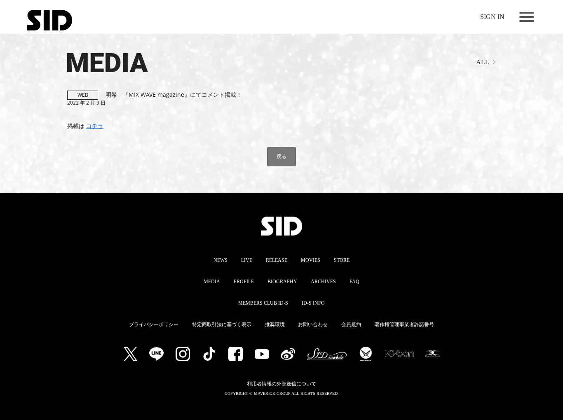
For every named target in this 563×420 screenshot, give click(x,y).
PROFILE (244, 281)
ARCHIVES (323, 281)
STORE (342, 260)
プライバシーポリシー (153, 324)
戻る (281, 156)
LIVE (246, 260)
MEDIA (81, 59)
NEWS (220, 260)
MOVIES (310, 260)
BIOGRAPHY (282, 281)
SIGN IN (492, 16)
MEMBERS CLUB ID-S (263, 303)
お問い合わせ (313, 324)
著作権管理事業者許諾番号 (404, 324)
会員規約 (351, 324)
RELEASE (276, 260)
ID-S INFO (313, 303)
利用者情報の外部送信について (281, 383)
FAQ (354, 281)
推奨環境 (275, 324)
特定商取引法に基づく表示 (221, 324)
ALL (482, 61)
